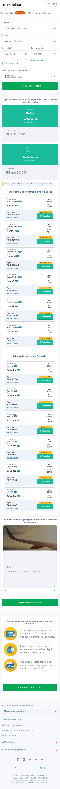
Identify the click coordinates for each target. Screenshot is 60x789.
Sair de (5, 22)
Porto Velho (45, 191)
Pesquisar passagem (31, 86)
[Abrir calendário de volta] (55, 54)
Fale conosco (9, 735)
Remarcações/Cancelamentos (17, 730)
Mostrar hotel (12, 63)
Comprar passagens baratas (30, 687)
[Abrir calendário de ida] (26, 54)
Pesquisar (46, 216)
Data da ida (7, 48)
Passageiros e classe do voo (16, 70)
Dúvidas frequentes (12, 725)
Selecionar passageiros (30, 76)
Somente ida (37, 60)
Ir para (5, 35)
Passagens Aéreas (42, 13)
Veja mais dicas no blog (30, 602)
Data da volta (37, 48)
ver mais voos (12, 217)
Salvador (42, 356)
